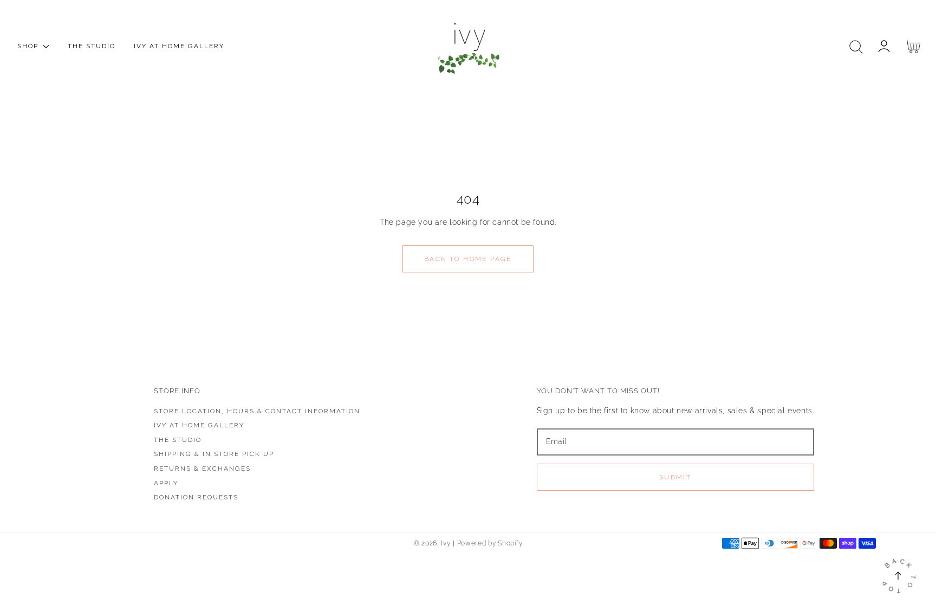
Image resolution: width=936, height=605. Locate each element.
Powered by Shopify (490, 543)
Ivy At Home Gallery (199, 425)
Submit (675, 477)
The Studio (178, 440)
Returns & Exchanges (202, 468)
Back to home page (468, 259)
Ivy (445, 543)
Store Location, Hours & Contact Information (257, 411)
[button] (856, 46)
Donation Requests (196, 497)
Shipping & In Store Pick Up (214, 454)
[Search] (856, 47)
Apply (166, 483)
